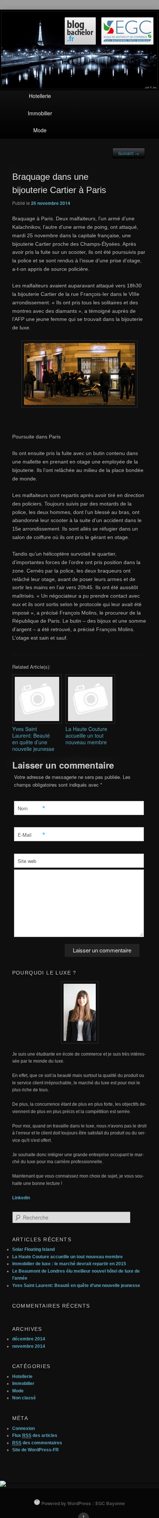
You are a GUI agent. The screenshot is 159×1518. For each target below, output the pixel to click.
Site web (27, 860)
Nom (31, 808)
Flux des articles (34, 1435)
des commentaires (37, 1442)
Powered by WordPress (66, 1503)
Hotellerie (40, 95)
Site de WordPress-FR (35, 1449)
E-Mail (31, 835)
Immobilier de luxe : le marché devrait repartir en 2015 (69, 1263)
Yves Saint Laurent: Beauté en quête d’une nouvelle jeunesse (76, 1285)
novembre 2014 (28, 1346)
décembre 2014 (28, 1339)
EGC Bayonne (110, 1503)
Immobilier (40, 113)
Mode (40, 130)
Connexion (23, 1428)
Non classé (24, 1397)
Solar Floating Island (33, 1249)
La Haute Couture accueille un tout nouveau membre (67, 1256)
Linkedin (21, 1197)
